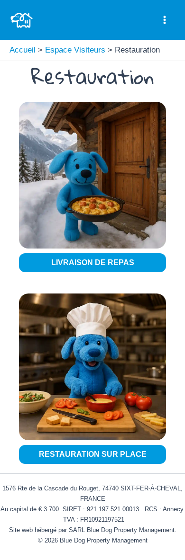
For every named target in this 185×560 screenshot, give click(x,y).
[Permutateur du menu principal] (165, 20)
